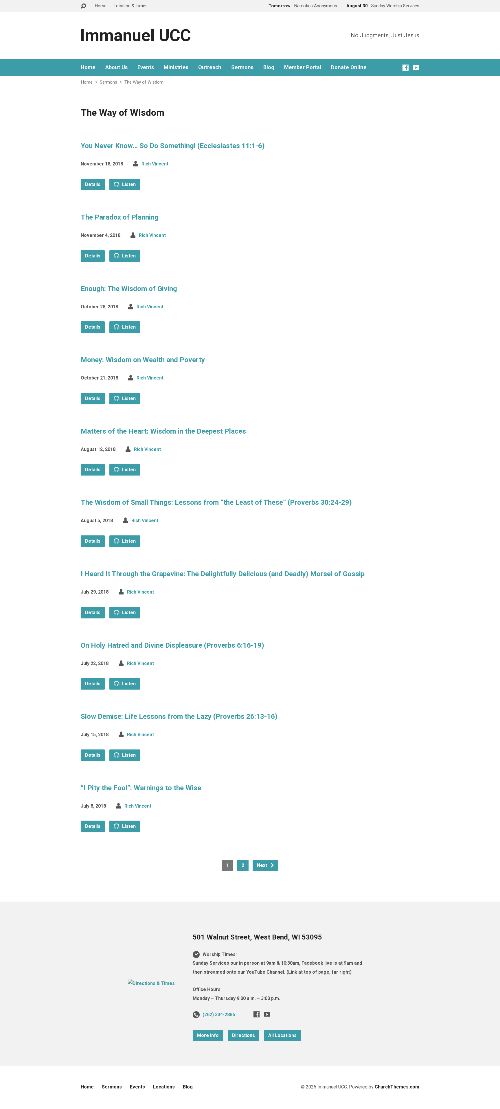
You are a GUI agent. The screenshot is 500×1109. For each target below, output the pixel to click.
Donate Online (349, 67)
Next (262, 865)
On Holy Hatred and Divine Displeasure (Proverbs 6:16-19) (172, 645)
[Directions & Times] (151, 983)
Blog (268, 67)
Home (100, 5)
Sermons (242, 67)
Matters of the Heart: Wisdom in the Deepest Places (163, 431)
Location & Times (130, 5)
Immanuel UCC (135, 35)
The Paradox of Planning (120, 217)
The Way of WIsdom (143, 82)
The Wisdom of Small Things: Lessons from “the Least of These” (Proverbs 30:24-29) (216, 502)
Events (145, 67)
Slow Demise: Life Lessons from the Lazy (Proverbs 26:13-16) (179, 716)
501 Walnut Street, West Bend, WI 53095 (257, 937)
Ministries (176, 67)
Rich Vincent (154, 164)
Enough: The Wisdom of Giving (129, 289)
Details (92, 184)
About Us (116, 67)
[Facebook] (405, 68)
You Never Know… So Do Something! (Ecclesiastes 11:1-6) (173, 146)
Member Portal (302, 67)
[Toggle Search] (83, 6)
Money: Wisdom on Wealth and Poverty (143, 360)
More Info (208, 1035)
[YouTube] (416, 68)
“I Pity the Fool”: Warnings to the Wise (141, 788)
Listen (128, 184)
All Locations (282, 1035)
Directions (243, 1035)
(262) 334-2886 (219, 1014)
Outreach (209, 67)
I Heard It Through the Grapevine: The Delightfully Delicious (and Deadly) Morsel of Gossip (223, 574)
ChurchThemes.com (397, 1087)
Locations (164, 1087)
